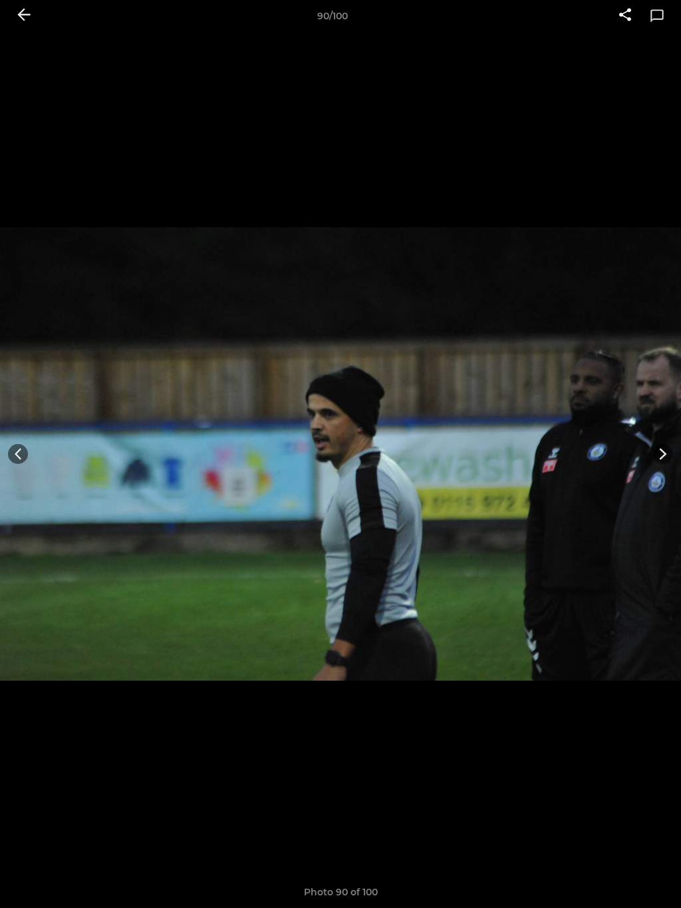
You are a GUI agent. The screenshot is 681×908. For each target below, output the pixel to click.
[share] (625, 16)
